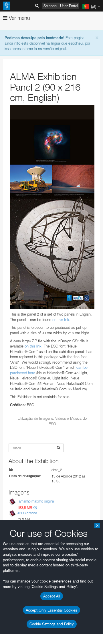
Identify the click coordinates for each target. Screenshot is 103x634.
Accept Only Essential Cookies (51, 610)
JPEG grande (27, 513)
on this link (60, 319)
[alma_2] (52, 207)
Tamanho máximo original (35, 501)
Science (50, 5)
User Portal (69, 5)
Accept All (51, 596)
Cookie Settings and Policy (51, 624)
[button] (35, 507)
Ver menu (18, 18)
